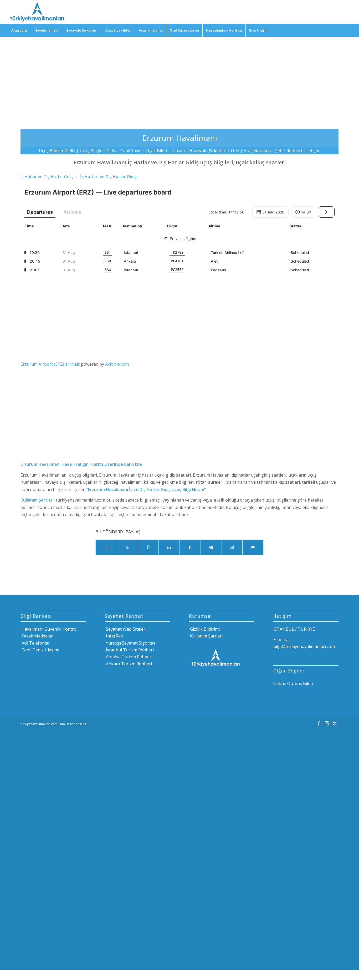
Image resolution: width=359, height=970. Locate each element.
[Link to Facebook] (319, 723)
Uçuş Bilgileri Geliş (57, 151)
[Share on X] (127, 547)
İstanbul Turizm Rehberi (129, 650)
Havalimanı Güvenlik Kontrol (49, 629)
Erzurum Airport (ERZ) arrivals (50, 364)
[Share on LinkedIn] (169, 547)
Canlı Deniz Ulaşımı (39, 650)
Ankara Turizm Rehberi (128, 664)
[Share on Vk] (211, 547)
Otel (235, 151)
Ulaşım (178, 151)
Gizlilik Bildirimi (204, 629)
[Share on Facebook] (106, 547)
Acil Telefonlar (35, 643)
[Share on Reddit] (232, 547)
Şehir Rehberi (288, 151)
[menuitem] (19, 30)
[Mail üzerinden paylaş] (253, 547)
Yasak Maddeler (36, 636)
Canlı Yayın (131, 151)
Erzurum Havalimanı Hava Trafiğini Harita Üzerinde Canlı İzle (81, 464)
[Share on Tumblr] (190, 547)
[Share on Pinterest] (148, 547)
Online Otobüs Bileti (293, 683)
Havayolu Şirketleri (208, 151)
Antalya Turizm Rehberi (128, 657)
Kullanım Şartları (206, 636)
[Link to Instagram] (327, 723)
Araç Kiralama (257, 151)
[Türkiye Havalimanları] (36, 12)
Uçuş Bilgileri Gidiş (98, 151)
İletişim (313, 151)
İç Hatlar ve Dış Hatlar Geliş (47, 177)
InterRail (114, 636)
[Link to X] (335, 723)
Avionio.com (117, 364)
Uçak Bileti (156, 151)
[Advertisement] (179, 79)
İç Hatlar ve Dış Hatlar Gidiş (108, 177)
